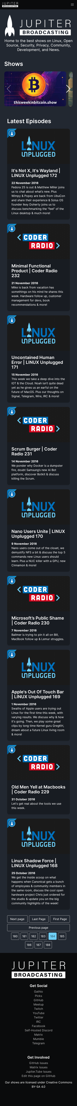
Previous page (38, 927)
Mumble (38, 1039)
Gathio (38, 991)
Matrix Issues (38, 1067)
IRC (38, 1021)
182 (33, 936)
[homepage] (10, 4)
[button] (72, 4)
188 (47, 945)
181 (24, 936)
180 (15, 936)
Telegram (38, 1043)
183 (43, 936)
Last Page (38, 919)
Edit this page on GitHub (38, 1076)
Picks (38, 996)
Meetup (38, 1004)
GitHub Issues (38, 1063)
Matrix (38, 1034)
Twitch (38, 1009)
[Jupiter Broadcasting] (38, 977)
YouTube (38, 1013)
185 (62, 936)
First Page (60, 919)
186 (29, 945)
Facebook (38, 1026)
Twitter (38, 1017)
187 (38, 945)
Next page (17, 919)
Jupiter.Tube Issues (38, 1071)
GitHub (38, 1000)
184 (52, 936)
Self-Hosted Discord (38, 1030)
